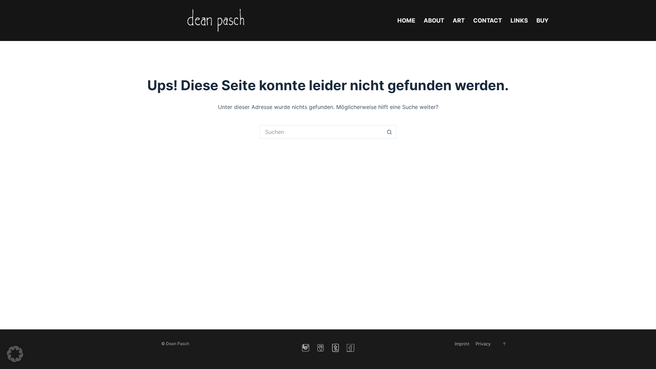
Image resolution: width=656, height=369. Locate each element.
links (519, 20)
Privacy (483, 343)
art (459, 20)
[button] (15, 354)
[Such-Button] (389, 132)
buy (542, 20)
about (434, 20)
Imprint (462, 343)
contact (487, 20)
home (406, 20)
